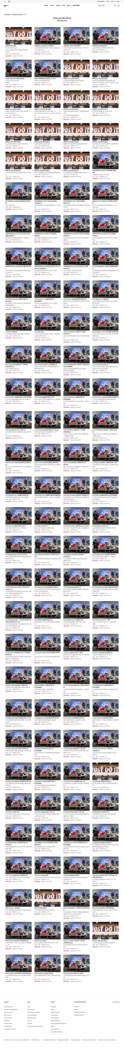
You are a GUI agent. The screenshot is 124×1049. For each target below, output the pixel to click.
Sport (69, 5)
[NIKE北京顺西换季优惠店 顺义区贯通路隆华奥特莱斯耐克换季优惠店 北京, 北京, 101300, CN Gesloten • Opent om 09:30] (47, 151)
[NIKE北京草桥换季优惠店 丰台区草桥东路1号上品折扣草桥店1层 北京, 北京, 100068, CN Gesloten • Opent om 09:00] (18, 123)
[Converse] (9, 2)
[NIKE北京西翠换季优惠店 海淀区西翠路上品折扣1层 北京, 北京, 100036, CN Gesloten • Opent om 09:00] (47, 123)
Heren (52, 5)
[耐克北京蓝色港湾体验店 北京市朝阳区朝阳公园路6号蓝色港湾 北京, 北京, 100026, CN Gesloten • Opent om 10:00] (105, 921)
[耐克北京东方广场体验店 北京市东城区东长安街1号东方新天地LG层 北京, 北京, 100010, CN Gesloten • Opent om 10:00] (18, 889)
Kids (63, 5)
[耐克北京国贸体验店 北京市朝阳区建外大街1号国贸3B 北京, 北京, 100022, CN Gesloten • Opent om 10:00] (47, 889)
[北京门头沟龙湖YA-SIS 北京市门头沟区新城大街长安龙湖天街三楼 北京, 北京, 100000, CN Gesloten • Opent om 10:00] (47, 856)
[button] (18, 42)
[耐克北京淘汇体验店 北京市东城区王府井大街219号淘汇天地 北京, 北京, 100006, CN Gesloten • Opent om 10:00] (47, 921)
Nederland (117, 1002)
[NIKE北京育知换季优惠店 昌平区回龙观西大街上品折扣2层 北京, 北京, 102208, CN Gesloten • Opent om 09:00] (105, 90)
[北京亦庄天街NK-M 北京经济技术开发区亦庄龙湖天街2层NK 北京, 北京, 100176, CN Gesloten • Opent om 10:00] (18, 313)
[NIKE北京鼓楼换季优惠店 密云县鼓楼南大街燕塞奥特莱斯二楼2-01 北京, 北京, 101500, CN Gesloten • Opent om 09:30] (76, 151)
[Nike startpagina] (6, 5)
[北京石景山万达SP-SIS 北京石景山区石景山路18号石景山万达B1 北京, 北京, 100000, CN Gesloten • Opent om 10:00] (18, 793)
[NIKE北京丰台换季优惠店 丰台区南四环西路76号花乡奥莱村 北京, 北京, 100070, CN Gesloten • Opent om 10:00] (76, 59)
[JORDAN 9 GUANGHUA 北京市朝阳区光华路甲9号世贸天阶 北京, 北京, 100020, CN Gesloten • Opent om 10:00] (105, 27)
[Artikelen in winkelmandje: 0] (118, 5)
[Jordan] (5, 2)
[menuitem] (109, 2)
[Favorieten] (115, 5)
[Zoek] (99, 5)
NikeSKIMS (76, 5)
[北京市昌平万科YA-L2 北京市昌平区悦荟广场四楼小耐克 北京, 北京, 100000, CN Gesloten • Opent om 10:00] (47, 507)
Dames (58, 5)
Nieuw (46, 5)
